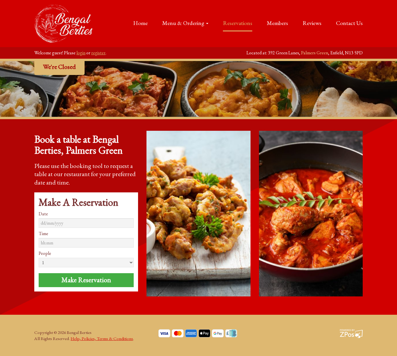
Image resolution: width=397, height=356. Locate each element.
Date (43, 214)
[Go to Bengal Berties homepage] (63, 22)
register (98, 53)
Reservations (237, 23)
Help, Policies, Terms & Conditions (102, 338)
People (45, 253)
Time (43, 234)
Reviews (312, 23)
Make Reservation (86, 279)
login (80, 53)
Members (277, 23)
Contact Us (349, 23)
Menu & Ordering (183, 23)
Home (140, 23)
